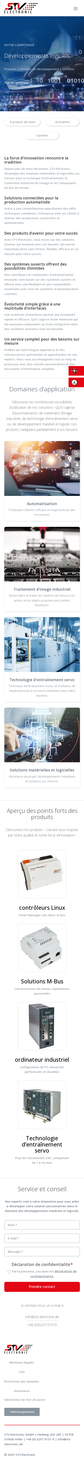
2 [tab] (14, 102)
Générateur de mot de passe (24, 1400)
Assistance (21, 1391)
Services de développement (45, 69)
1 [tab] (10, 102)
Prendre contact (42, 1286)
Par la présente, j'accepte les (44, 1273)
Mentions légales (21, 1362)
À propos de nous (22, 122)
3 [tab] (19, 102)
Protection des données (21, 1381)
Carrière (42, 135)
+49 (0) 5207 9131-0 (40, 1439)
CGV (22, 1372)
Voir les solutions (22, 82)
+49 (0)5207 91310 (42, 1324)
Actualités (62, 122)
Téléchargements (22, 1412)
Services (74, 69)
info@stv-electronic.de (42, 1316)
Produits (16, 69)
